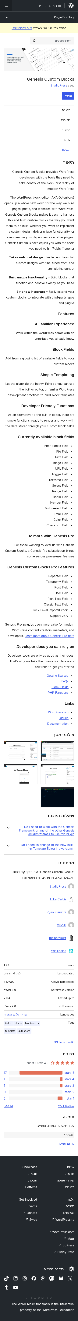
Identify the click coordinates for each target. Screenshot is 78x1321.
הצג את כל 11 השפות (16, 1014)
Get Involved (28, 1199)
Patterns (31, 1187)
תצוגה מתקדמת (64, 1042)
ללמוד (70, 1199)
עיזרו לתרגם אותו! (22, 28)
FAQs (65, 681)
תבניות (32, 1174)
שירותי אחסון (65, 1180)
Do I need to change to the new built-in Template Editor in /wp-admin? (47, 846)
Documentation (58, 724)
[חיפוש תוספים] (34, 40)
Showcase (30, 1167)
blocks (18, 1023)
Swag (31, 1219)
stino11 (61, 925)
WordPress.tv (63, 1219)
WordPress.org (58, 712)
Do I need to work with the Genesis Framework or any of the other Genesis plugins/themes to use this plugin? (46, 830)
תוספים (32, 1180)
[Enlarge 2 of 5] (32, 746)
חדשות (69, 1174)
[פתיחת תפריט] (6, 5)
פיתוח (66, 139)
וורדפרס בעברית (54, 1269)
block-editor (32, 1023)
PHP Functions (58, 692)
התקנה (66, 130)
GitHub (64, 718)
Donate (30, 1213)
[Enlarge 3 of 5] (69, 769)
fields (8, 1023)
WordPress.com (61, 1232)
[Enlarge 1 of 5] (69, 746)
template (10, 1031)
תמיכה (66, 149)
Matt (69, 1239)
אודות (70, 1167)
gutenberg (24, 1031)
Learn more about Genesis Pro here (49, 636)
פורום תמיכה (66, 1143)
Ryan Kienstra (56, 912)
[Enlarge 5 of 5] (69, 792)
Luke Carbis (58, 899)
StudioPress (59, 85)
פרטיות (69, 1187)
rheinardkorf (57, 938)
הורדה (68, 95)
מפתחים (68, 1213)
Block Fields (60, 687)
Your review (66, 1106)
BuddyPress (64, 1252)
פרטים (66, 110)
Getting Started (58, 675)
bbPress (66, 1245)
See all (8, 1106)
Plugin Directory (64, 17)
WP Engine (58, 951)
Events (32, 1206)
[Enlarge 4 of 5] (32, 769)
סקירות (65, 120)
